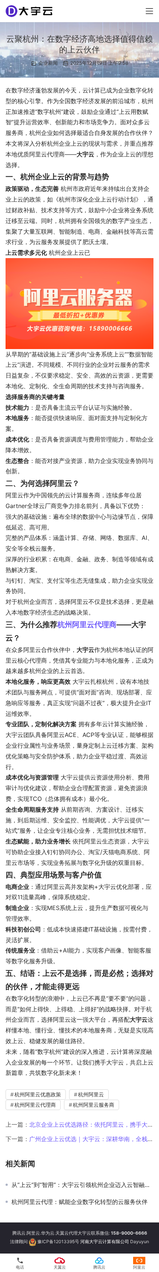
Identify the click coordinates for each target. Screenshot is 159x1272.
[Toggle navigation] (149, 11)
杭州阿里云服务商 (93, 1105)
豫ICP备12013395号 (58, 1242)
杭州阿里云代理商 (86, 624)
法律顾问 (19, 1242)
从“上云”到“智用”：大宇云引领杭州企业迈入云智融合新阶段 (82, 1184)
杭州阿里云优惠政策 (37, 1094)
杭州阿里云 (91, 1094)
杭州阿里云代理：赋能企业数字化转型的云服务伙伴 (79, 1201)
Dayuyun (139, 1242)
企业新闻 (48, 63)
